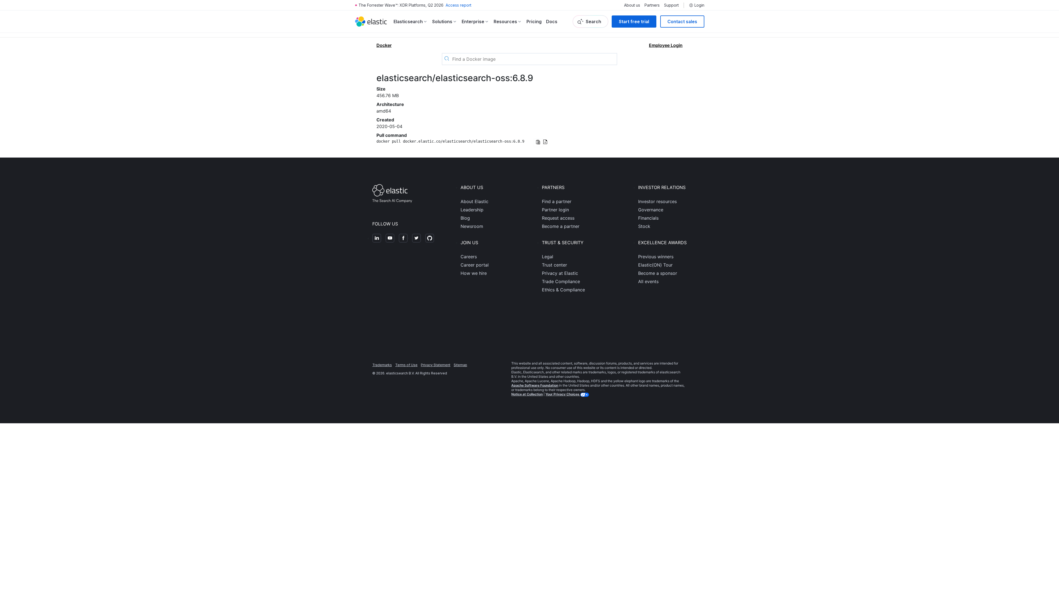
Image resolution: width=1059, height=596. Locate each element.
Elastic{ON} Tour (655, 265)
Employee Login (666, 45)
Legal (547, 256)
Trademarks (382, 365)
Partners (652, 5)
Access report (458, 5)
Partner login (555, 209)
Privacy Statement (435, 365)
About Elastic (474, 201)
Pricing (534, 21)
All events (648, 281)
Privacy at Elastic (560, 273)
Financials (648, 218)
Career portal (475, 265)
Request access (558, 218)
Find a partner (556, 201)
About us (632, 5)
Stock (644, 226)
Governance (650, 209)
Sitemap (460, 365)
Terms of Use (406, 365)
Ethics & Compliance (563, 289)
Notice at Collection (527, 394)
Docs (551, 21)
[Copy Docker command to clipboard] (538, 143)
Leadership (472, 209)
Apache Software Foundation (534, 385)
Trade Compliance (561, 281)
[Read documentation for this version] (545, 142)
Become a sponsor (657, 273)
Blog (465, 218)
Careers (469, 256)
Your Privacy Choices (562, 394)
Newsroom (472, 226)
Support (671, 5)
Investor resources (657, 201)
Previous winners (655, 256)
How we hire (474, 273)
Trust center (554, 265)
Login (699, 5)
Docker (384, 45)
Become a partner (560, 226)
